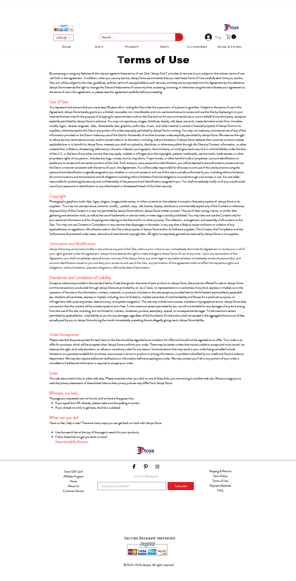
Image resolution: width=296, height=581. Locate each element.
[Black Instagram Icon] (157, 466)
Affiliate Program (73, 476)
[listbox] (63, 37)
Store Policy (220, 476)
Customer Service (73, 491)
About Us (73, 486)
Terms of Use (220, 481)
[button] (63, 37)
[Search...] (179, 37)
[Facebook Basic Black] (134, 466)
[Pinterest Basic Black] (145, 466)
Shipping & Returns (220, 471)
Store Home (62, 441)
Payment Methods (220, 485)
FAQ (220, 490)
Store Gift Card (73, 471)
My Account (80, 441)
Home (73, 481)
